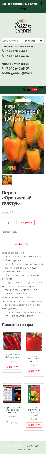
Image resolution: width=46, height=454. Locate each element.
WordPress (32, 445)
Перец (14, 232)
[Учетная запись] (24, 89)
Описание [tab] (21, 243)
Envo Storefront (26, 449)
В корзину (26, 222)
